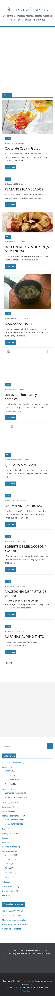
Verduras (6, 895)
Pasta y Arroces (9, 833)
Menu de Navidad (13, 819)
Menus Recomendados (12, 815)
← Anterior (7, 662)
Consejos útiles (9, 789)
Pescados (6, 838)
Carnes (5, 767)
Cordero (8, 775)
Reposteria (7, 851)
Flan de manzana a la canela (15, 924)
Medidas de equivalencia (16, 797)
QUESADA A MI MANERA (23, 465)
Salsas (5, 882)
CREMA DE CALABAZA (11, 915)
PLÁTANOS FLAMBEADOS (24, 189)
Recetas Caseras (27, 9)
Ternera (8, 784)
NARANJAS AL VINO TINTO (24, 636)
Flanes (8, 863)
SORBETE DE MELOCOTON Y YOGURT (26, 548)
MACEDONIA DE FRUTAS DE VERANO (25, 593)
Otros (8, 138)
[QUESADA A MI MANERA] (27, 437)
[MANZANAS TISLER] (27, 291)
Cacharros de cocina (14, 793)
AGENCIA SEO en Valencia (19, 950)
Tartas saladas (8, 886)
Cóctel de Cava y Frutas (22, 148)
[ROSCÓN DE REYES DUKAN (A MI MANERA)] (27, 222)
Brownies (9, 859)
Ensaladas (6, 807)
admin (22, 143)
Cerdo (7, 770)
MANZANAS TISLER (19, 323)
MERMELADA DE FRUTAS (23, 505)
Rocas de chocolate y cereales (21, 396)
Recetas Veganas (9, 846)
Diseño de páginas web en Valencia (19, 953)
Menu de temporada (14, 824)
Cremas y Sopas (9, 802)
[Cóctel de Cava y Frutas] (27, 117)
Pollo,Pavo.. (10, 779)
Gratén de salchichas (11, 928)
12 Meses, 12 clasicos (11, 762)
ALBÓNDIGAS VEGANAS (12, 911)
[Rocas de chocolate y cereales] (27, 365)
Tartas (7, 877)
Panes (4, 829)
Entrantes (6, 811)
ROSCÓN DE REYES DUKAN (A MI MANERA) (27, 249)
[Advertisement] (27, 63)
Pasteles (8, 872)
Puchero (5, 842)
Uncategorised (8, 891)
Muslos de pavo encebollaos (14, 920)
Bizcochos (9, 855)
